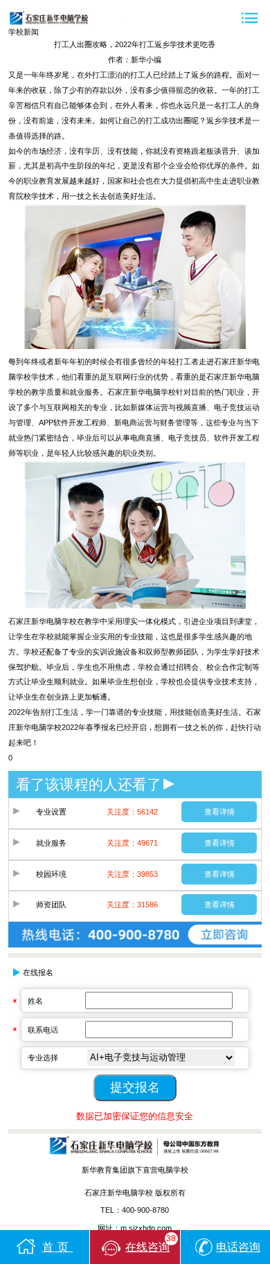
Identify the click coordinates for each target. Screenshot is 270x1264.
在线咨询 (150, 1243)
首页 (57, 1246)
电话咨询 (238, 1246)
